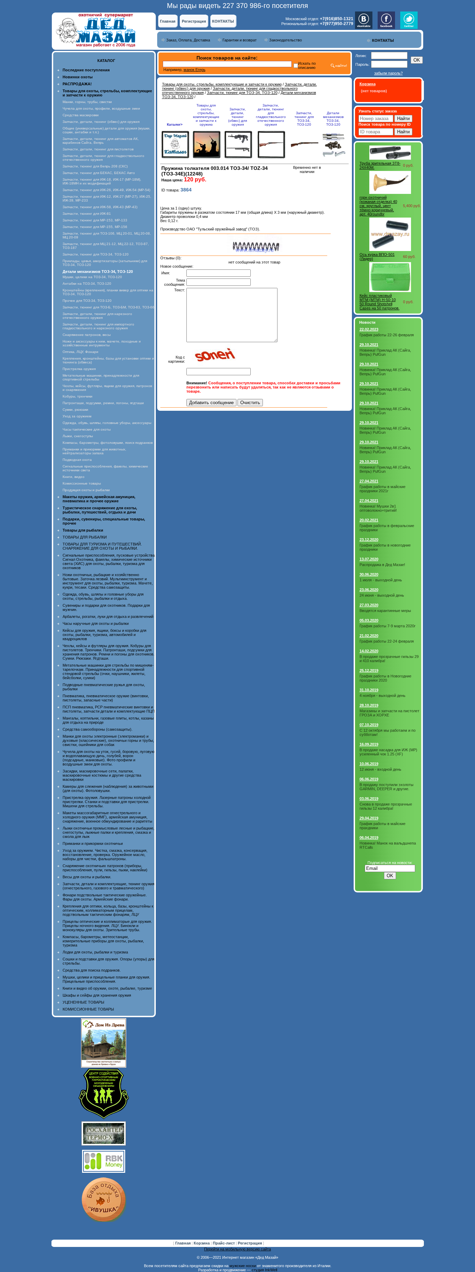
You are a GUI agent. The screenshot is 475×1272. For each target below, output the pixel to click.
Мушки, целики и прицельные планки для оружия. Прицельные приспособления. (106, 979)
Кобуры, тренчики (77, 396)
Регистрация (194, 21)
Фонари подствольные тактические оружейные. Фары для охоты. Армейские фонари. (105, 897)
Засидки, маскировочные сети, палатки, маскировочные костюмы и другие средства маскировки (102, 775)
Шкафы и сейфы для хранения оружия (97, 995)
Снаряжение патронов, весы (87, 335)
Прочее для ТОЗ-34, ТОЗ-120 (87, 301)
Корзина (202, 1243)
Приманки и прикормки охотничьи (93, 843)
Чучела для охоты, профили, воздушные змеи (101, 108)
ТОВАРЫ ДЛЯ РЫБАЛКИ (85, 537)
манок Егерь (195, 70)
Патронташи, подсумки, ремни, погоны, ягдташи (103, 403)
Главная (167, 21)
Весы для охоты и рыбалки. (87, 877)
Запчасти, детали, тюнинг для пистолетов (98, 149)
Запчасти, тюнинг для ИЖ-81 (87, 213)
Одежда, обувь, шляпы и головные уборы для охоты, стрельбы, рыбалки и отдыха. (103, 596)
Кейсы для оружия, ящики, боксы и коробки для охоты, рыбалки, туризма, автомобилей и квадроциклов (104, 634)
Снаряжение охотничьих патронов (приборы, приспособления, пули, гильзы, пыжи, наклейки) (105, 868)
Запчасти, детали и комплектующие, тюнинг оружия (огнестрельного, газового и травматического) (108, 886)
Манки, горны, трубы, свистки (87, 102)
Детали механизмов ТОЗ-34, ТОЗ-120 (333, 118)
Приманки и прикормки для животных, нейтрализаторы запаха (94, 451)
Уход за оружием (77, 416)
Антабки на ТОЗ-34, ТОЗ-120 (87, 283)
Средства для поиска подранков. (92, 970)
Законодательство (285, 40)
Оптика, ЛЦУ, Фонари (80, 352)
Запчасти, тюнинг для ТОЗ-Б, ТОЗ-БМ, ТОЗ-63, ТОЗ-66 (108, 307)
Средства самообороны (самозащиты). (97, 729)
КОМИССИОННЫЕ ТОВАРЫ (88, 1009)
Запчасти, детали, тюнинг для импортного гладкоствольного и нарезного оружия (98, 326)
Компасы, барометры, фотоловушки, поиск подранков (108, 443)
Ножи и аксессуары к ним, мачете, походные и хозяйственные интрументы (102, 343)
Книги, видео (73, 477)
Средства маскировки (81, 115)
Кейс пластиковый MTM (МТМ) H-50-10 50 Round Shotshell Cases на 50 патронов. (380, 301)
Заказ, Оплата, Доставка (188, 40)
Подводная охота (77, 460)
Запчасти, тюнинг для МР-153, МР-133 (95, 220)
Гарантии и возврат (240, 40)
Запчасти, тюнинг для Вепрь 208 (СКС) (95, 166)
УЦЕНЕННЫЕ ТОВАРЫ (83, 1002)
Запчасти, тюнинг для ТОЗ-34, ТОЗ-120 (96, 254)
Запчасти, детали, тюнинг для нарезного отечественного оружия (97, 316)
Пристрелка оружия (79, 369)
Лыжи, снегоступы (78, 436)
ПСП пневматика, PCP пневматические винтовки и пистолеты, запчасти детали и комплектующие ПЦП (109, 709)
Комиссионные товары (82, 483)
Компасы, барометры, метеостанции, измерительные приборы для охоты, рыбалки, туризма (103, 941)
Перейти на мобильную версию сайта (237, 1249)
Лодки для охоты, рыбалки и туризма (95, 952)
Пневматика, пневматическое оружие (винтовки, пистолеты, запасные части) (106, 698)
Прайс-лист (224, 1243)
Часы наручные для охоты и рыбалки (96, 623)
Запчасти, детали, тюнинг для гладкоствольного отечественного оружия (271, 114)
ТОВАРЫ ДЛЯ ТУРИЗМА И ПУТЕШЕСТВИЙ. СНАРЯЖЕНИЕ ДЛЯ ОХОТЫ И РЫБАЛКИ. (102, 546)
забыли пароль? (388, 73)
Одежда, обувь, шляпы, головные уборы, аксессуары (107, 423)
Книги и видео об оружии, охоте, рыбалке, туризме (107, 988)
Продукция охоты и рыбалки (86, 490)
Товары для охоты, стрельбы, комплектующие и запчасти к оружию (222, 84)
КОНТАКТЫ (223, 21)
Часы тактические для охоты (87, 429)
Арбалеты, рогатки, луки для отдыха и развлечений (108, 616)
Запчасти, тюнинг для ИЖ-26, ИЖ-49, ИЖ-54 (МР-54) (106, 190)
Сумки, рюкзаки (75, 409)
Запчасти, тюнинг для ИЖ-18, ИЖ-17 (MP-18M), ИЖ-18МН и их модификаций (102, 181)
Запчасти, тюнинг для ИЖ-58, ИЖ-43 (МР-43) (100, 207)
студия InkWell (264, 1270)
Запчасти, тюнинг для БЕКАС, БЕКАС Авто (99, 173)
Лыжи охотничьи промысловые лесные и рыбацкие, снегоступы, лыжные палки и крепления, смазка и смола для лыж (108, 832)
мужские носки (243, 1266)
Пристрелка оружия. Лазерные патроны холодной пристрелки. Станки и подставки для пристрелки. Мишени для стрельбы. (107, 801)
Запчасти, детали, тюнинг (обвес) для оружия (101, 122)
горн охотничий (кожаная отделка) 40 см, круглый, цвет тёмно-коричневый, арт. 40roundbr (378, 205)
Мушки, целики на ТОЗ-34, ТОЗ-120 (92, 277)
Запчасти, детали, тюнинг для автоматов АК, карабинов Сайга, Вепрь (101, 140)
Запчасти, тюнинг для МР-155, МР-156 (95, 227)
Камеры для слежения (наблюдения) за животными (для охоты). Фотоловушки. (108, 788)
